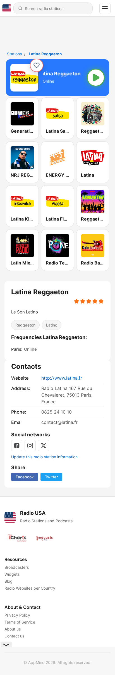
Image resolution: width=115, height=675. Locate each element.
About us (12, 629)
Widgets (12, 574)
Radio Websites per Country (29, 588)
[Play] (96, 77)
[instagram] (30, 445)
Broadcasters (16, 567)
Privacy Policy (17, 615)
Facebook (25, 476)
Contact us (14, 636)
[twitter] (43, 445)
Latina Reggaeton (45, 53)
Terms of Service (19, 622)
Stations (14, 53)
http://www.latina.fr (61, 378)
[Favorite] (36, 65)
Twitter (51, 476)
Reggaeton (25, 325)
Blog (8, 581)
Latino (51, 325)
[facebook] (16, 445)
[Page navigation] (105, 8)
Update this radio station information (44, 456)
